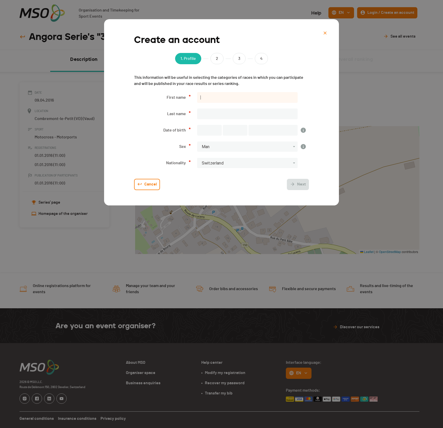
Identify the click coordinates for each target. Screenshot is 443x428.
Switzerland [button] (213, 163)
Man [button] (205, 146)
